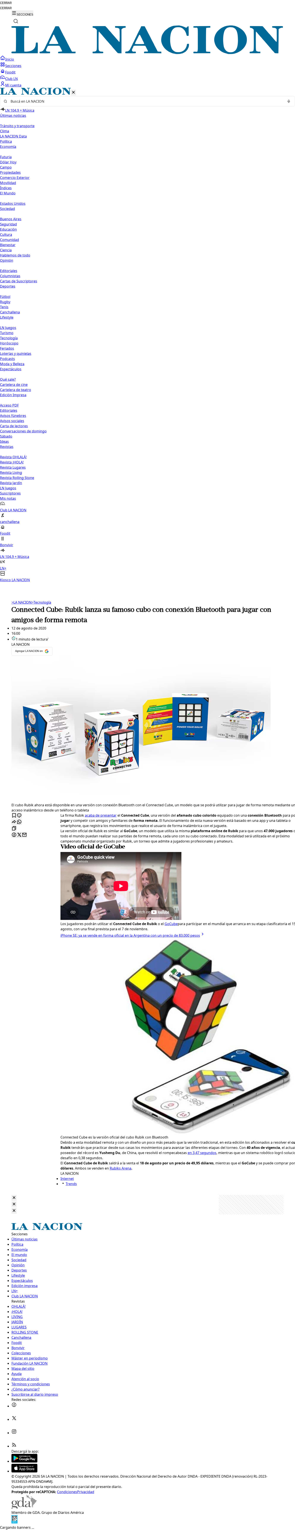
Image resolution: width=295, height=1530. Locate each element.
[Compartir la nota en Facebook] (14, 835)
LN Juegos (8, 327)
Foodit (10, 72)
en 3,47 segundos (202, 1152)
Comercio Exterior (15, 177)
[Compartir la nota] (14, 822)
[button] (147, 335)
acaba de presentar (101, 815)
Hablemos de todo (15, 255)
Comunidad (9, 239)
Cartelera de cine (14, 384)
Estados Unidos (12, 203)
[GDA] (23, 1507)
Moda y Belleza (12, 364)
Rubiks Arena (120, 1168)
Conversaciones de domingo (23, 431)
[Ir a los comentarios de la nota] (19, 816)
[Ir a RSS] (14, 1446)
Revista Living (11, 472)
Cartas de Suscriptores (18, 281)
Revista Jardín (11, 483)
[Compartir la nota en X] (19, 835)
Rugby (5, 301)
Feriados (7, 348)
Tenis (4, 307)
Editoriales (8, 270)
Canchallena (10, 312)
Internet (67, 1178)
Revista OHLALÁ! (13, 457)
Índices (6, 188)
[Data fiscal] (14, 1522)
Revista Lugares (13, 467)
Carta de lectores (14, 426)
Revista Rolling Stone (17, 477)
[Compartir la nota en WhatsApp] (19, 822)
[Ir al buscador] (15, 21)
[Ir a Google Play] (24, 1461)
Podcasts (7, 358)
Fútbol (5, 296)
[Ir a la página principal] (147, 52)
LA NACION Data (13, 136)
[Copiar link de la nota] (14, 829)
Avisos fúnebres (13, 415)
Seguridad (8, 224)
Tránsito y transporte (17, 126)
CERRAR (6, 3)
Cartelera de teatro (15, 389)
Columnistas (10, 276)
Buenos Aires (10, 219)
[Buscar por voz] (288, 101)
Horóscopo (9, 343)
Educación (8, 229)
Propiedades (10, 172)
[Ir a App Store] (24, 1471)
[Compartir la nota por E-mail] (24, 835)
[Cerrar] (73, 93)
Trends (71, 1183)
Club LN (11, 78)
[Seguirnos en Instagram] (14, 1432)
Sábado (6, 436)
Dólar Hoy (8, 162)
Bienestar (8, 245)
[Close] (14, 1198)
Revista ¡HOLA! (12, 462)
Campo (6, 167)
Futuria (6, 157)
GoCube (171, 923)
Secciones (13, 65)
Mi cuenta (13, 85)
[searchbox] (146, 101)
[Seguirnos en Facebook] (14, 1406)
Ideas (4, 441)
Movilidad (8, 182)
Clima (4, 131)
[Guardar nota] (14, 816)
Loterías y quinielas (15, 353)
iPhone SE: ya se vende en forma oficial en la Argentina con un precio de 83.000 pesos (130, 935)
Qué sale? (8, 379)
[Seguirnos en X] (14, 1419)
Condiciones (67, 1491)
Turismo (6, 332)
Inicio (9, 59)
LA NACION (21, 602)
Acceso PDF (9, 405)
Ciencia (6, 250)
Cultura (6, 234)
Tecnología (9, 338)
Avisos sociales (12, 420)
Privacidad (85, 1491)
